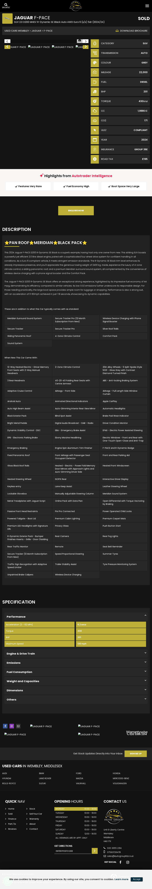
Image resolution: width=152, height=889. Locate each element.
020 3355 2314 (114, 848)
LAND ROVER (45, 778)
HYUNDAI (6, 778)
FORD (78, 773)
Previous (7, 47)
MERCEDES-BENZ (121, 778)
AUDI (4, 773)
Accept (136, 879)
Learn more (121, 879)
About (32, 824)
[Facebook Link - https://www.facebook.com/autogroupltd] (5, 726)
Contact (33, 829)
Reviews (12, 829)
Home (11, 809)
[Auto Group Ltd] (76, 6)
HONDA (116, 773)
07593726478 (114, 852)
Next (85, 47)
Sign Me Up (136, 754)
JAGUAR (36, 30)
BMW (41, 773)
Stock (32, 809)
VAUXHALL (81, 784)
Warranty (34, 819)
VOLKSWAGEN (120, 784)
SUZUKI (42, 784)
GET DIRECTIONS (63, 846)
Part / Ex (12, 824)
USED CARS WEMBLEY (16, 30)
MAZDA (79, 778)
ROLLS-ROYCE (9, 784)
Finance (12, 819)
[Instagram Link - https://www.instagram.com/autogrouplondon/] (12, 726)
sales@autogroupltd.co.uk (120, 856)
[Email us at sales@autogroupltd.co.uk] (18, 726)
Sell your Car (35, 814)
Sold (10, 814)
